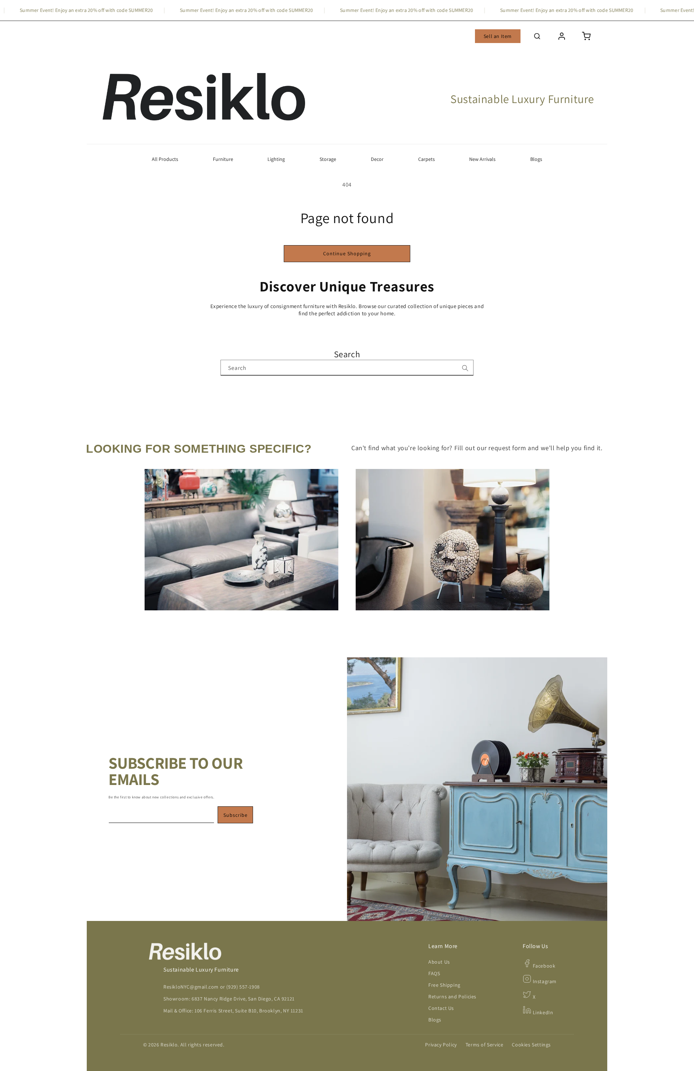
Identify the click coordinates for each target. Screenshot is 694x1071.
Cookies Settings (531, 1044)
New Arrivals (482, 159)
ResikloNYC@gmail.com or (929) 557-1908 (211, 986)
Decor (377, 159)
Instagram (544, 981)
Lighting (276, 159)
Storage (328, 159)
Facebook (543, 966)
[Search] (465, 368)
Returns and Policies (452, 996)
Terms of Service (485, 1044)
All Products (165, 159)
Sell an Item (498, 36)
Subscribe (235, 815)
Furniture (223, 159)
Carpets (426, 159)
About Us (439, 962)
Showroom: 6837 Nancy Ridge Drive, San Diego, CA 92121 (229, 998)
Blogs (536, 159)
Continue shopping (347, 253)
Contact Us (441, 1008)
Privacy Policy (441, 1044)
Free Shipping (444, 985)
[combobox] (347, 367)
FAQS (434, 973)
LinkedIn (542, 1012)
